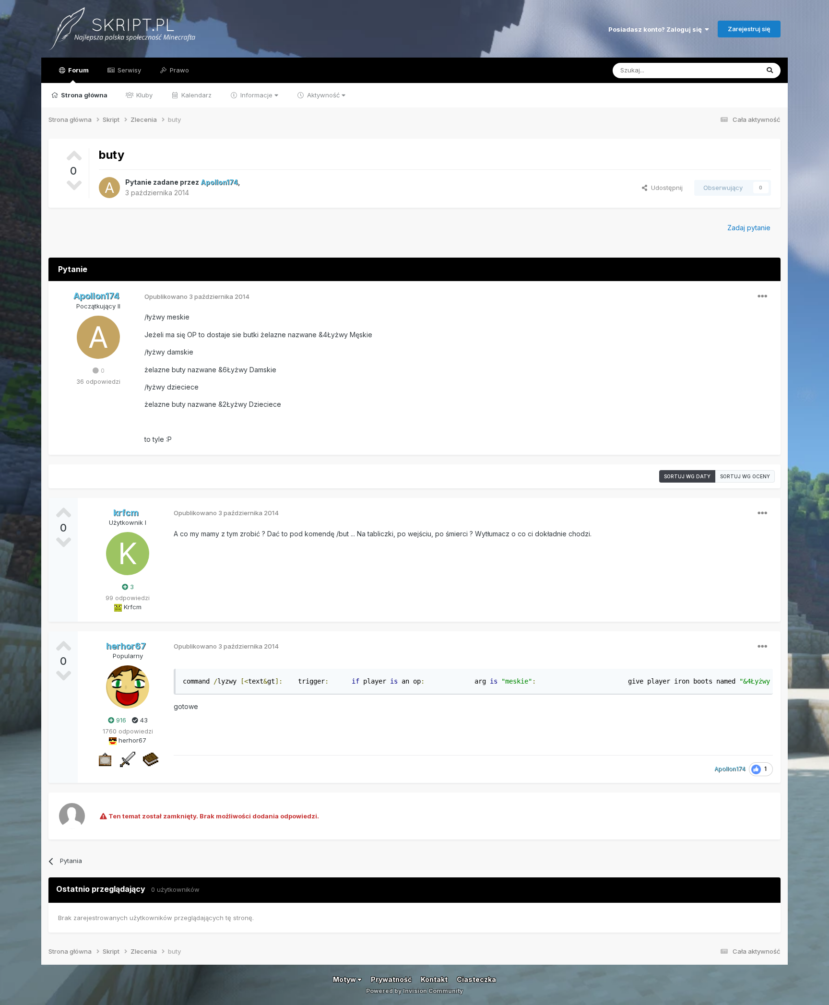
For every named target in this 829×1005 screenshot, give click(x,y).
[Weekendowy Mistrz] (127, 758)
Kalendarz (195, 95)
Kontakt (434, 979)
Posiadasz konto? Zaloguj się (656, 29)
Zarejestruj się (749, 29)
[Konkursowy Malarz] (104, 758)
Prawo (178, 70)
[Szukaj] (770, 70)
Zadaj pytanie (748, 228)
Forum (78, 70)
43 (143, 720)
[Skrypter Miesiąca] (150, 758)
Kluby (143, 95)
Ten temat (731, 70)
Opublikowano (196, 296)
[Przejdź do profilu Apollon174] (109, 187)
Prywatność (391, 979)
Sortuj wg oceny (745, 476)
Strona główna (83, 95)
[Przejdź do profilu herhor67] (127, 687)
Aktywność (323, 95)
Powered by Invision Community (414, 990)
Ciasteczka (476, 979)
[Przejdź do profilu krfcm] (127, 553)
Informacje (256, 95)
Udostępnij (665, 187)
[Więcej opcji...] (762, 296)
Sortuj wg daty (687, 476)
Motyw (345, 979)
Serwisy (128, 70)
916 (120, 720)
